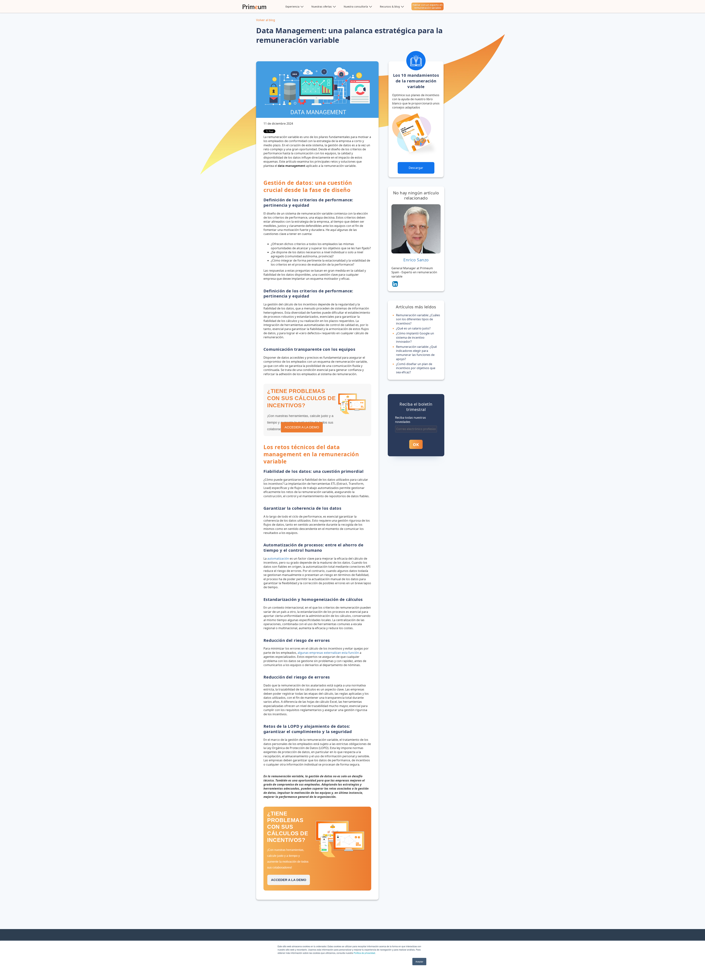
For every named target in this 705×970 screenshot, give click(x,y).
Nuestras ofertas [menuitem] (321, 6)
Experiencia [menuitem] (292, 6)
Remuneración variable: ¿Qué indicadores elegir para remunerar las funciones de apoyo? (416, 353)
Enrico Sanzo (416, 259)
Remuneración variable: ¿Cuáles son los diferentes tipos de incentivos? (418, 319)
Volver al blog (265, 20)
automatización (278, 558)
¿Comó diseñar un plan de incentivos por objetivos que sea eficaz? (415, 368)
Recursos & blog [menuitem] (390, 6)
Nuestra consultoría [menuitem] (356, 6)
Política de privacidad (364, 952)
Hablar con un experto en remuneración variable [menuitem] (427, 6)
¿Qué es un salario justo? (413, 328)
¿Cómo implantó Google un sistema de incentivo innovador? (415, 337)
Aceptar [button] (419, 961)
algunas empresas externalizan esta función (328, 653)
